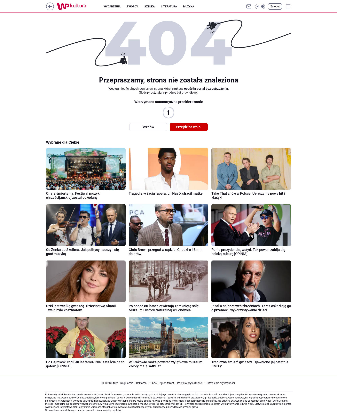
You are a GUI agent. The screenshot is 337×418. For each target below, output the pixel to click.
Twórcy (132, 6)
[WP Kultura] (80, 6)
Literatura (169, 6)
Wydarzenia (112, 6)
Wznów (148, 127)
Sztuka (149, 6)
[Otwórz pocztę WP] (249, 6)
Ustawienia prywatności (219, 383)
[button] (260, 6)
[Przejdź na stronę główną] (50, 9)
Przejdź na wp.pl (188, 127)
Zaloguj (274, 6)
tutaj (118, 410)
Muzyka (188, 6)
